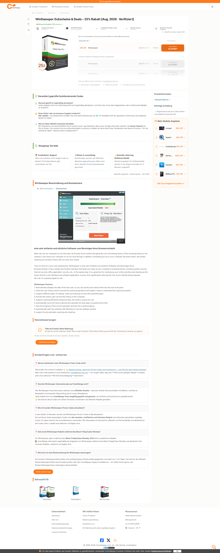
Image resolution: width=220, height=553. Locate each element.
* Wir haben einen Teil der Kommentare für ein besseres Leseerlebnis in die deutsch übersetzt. (57, 335)
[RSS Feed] (115, 541)
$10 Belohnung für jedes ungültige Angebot (99, 528)
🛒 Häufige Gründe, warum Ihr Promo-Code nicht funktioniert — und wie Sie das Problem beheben (106, 370)
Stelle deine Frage (43, 472)
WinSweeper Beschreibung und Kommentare (58, 183)
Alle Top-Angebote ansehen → (170, 183)
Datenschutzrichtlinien (161, 551)
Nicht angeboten (76, 29)
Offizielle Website (161, 100)
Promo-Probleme (89, 516)
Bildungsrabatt (130, 520)
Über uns (55, 520)
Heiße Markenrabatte (133, 516)
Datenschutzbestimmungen (62, 528)
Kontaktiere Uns (88, 524)
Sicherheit (51, 13)
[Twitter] (109, 541)
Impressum (56, 516)
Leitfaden (163, 29)
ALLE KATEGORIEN (132, 524)
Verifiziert (44, 29)
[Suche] (213, 6)
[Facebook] (102, 541)
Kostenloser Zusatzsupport (90, 85)
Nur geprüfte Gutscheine (111, 1)
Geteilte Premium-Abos (85, 7)
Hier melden (43, 116)
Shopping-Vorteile (48, 146)
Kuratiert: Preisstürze (39, 7)
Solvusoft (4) (42, 479)
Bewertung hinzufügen (46, 342)
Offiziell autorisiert (111, 85)
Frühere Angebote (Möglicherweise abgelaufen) (96, 57)
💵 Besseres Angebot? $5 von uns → (49, 24)
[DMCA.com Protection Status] (110, 548)
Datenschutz (65, 13)
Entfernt (103, 29)
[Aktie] (28, 30)
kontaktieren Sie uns (110, 81)
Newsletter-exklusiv (61, 7)
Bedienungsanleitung (90, 520)
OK (177, 551)
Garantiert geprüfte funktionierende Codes (60, 96)
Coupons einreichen (59, 532)
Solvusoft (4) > (84, 41)
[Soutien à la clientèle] (214, 547)
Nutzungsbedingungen (60, 524)
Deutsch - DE (133, 528)
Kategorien (39, 13)
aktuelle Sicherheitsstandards (92, 164)
